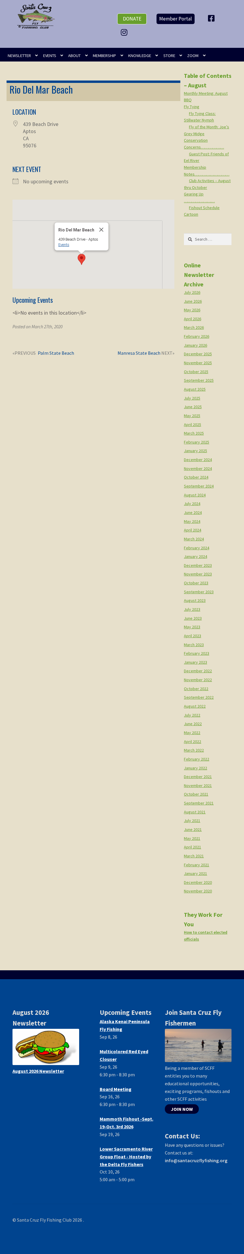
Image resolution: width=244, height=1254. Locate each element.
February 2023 (196, 653)
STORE (169, 55)
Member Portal (175, 18)
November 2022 (198, 679)
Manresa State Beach (139, 353)
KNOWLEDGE (139, 55)
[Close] (101, 230)
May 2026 (192, 310)
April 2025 (192, 424)
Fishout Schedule (204, 207)
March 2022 (194, 750)
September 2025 (199, 380)
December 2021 (198, 776)
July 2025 (192, 398)
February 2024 (196, 548)
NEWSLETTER (19, 55)
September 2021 (199, 803)
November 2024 (198, 468)
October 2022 (196, 688)
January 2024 (195, 556)
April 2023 (192, 635)
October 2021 (196, 794)
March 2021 (194, 856)
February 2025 (196, 442)
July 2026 (192, 292)
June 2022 (193, 723)
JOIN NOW (182, 1109)
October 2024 (196, 477)
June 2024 (193, 512)
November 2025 (198, 362)
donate (132, 18)
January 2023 (195, 662)
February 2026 (196, 336)
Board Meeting (116, 1089)
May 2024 (192, 521)
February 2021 (196, 864)
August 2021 (195, 812)
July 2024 (192, 503)
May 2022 (192, 732)
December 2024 (198, 459)
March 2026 (194, 327)
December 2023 (198, 565)
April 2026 (192, 318)
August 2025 (195, 389)
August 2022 (195, 706)
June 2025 (193, 406)
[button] (81, 259)
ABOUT (74, 55)
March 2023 (194, 644)
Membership (104, 55)
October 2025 (196, 371)
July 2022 (192, 715)
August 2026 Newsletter (38, 1071)
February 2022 (196, 759)
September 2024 (199, 486)
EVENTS (49, 55)
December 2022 (198, 670)
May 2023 (192, 627)
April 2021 (192, 847)
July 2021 (192, 820)
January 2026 (195, 345)
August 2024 (195, 495)
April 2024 (192, 530)
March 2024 (194, 539)
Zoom (192, 55)
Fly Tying (191, 106)
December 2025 (198, 354)
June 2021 (193, 829)
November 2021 (198, 785)
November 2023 (198, 574)
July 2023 (192, 609)
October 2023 (196, 583)
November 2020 (198, 891)
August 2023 (195, 600)
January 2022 (195, 768)
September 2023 (199, 591)
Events (63, 244)
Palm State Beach (55, 353)
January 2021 (195, 873)
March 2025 (194, 433)
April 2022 (192, 741)
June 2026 (193, 301)
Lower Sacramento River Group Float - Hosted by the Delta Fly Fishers (126, 1156)
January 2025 (195, 450)
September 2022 (199, 697)
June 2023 (193, 618)
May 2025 (192, 415)
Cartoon (191, 214)
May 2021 (192, 838)
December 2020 (198, 882)
